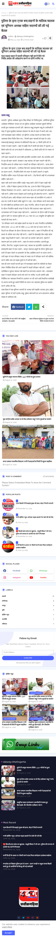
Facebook (19, 307)
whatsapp (43, 571)
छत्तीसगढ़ (28, 601)
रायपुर (28, 605)
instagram (17, 578)
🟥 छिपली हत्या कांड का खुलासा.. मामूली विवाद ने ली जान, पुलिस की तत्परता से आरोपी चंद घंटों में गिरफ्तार (34, 532)
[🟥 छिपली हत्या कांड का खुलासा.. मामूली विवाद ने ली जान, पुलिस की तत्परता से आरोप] (8, 532)
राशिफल (28, 624)
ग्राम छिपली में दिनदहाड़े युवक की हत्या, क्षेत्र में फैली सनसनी (34, 503)
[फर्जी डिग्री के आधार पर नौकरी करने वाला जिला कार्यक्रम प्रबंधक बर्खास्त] (8, 546)
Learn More (7, 927)
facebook (16, 571)
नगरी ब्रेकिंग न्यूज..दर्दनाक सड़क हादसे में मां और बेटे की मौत (34, 517)
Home (4, 13)
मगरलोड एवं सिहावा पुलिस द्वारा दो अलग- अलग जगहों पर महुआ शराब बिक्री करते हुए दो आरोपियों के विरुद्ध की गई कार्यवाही (27, 865)
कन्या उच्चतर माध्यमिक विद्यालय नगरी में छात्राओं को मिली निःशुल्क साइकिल (27, 461)
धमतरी (28, 596)
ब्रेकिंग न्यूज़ (28, 615)
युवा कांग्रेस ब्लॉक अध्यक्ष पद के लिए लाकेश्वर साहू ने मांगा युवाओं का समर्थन (27, 419)
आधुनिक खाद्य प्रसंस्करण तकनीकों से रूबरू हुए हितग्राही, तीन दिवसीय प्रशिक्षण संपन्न (41, 724)
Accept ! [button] (8, 933)
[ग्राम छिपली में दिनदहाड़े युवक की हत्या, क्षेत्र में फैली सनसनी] (8, 505)
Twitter (29, 307)
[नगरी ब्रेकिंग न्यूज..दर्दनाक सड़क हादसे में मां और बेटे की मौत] (8, 519)
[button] (53, 4)
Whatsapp (36, 307)
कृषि (28, 610)
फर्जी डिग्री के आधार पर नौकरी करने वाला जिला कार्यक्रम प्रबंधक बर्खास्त (34, 546)
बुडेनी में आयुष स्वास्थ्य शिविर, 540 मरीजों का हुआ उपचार (21, 377)
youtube (43, 578)
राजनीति (28, 619)
